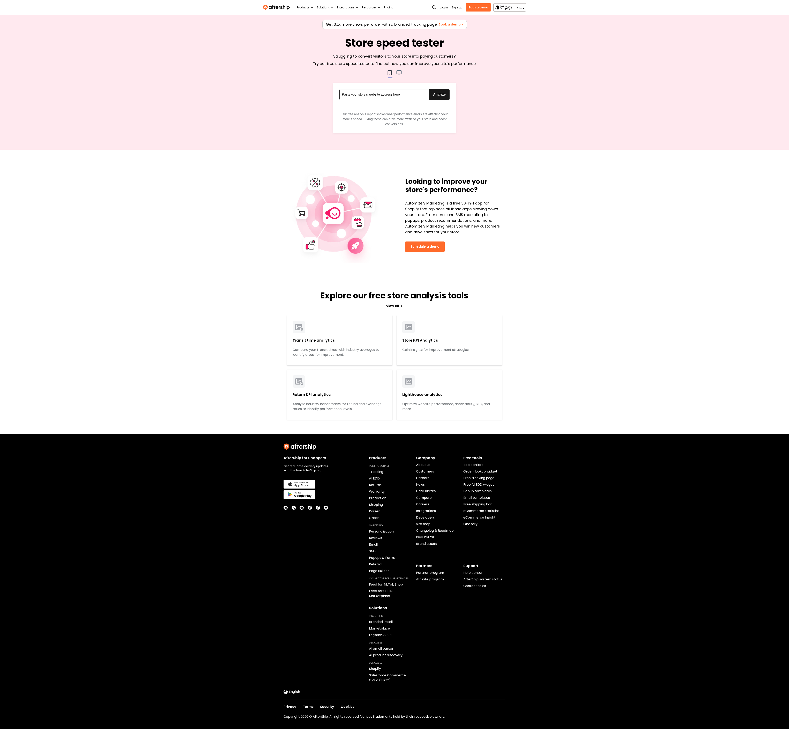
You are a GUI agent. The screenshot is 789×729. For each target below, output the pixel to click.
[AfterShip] (277, 7)
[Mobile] (390, 74)
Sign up (457, 7)
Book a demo (478, 7)
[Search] (434, 7)
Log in (444, 7)
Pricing (388, 7)
